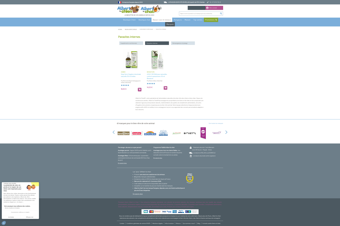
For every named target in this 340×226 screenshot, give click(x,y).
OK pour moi (29, 217)
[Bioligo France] (163, 133)
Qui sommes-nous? (189, 223)
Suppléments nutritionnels (129, 43)
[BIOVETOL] (190, 133)
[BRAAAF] (216, 133)
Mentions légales (157, 223)
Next (226, 131)
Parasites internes (152, 43)
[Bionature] (176, 133)
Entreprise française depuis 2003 (132, 2)
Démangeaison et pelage (179, 43)
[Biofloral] (150, 133)
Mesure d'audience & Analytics (12, 208)
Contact (122, 223)
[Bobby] (203, 133)
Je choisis (11, 217)
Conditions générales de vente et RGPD (138, 223)
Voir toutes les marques (216, 123)
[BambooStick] (123, 133)
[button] (4, 223)
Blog (198, 223)
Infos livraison (169, 223)
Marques (170, 24)
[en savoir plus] (139, 89)
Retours (178, 223)
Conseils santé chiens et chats (211, 223)
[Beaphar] (137, 133)
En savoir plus (122, 163)
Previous (113, 131)
